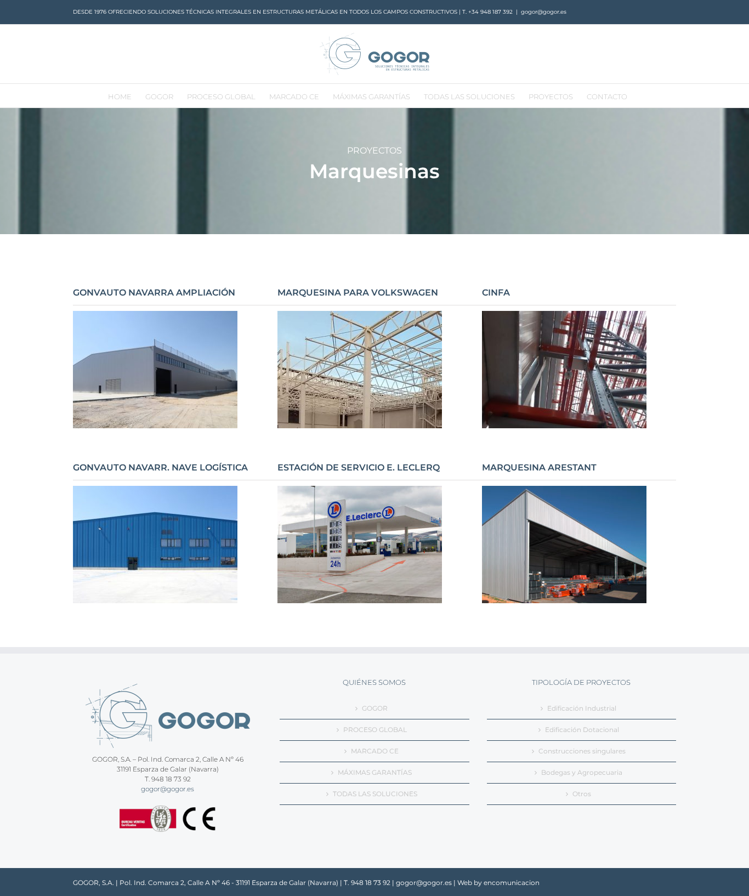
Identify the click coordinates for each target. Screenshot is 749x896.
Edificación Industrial (581, 708)
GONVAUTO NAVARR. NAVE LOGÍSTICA (160, 467)
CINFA (496, 292)
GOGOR (375, 708)
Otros (581, 794)
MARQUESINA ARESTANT (539, 467)
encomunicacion (512, 882)
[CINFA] (564, 315)
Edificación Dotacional (582, 729)
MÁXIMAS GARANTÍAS (375, 772)
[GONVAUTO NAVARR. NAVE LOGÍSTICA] (155, 490)
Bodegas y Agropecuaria (581, 772)
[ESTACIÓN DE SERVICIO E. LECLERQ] (359, 490)
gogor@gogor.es (543, 11)
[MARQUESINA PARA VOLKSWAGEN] (359, 315)
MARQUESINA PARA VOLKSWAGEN (357, 292)
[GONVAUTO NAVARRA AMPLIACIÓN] (155, 315)
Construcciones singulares (582, 751)
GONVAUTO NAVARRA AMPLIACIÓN (154, 292)
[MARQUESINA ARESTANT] (564, 490)
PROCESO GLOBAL (375, 729)
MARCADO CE (375, 751)
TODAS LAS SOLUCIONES (375, 794)
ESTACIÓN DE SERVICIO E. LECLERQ (358, 467)
